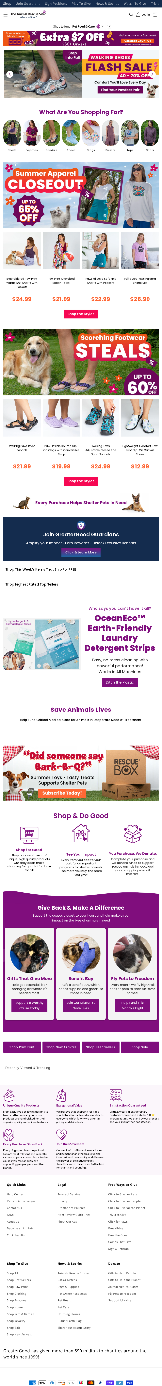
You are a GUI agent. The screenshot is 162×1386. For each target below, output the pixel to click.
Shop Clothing (16, 1293)
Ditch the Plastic (120, 682)
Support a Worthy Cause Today (29, 1005)
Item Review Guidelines (74, 1215)
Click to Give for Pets (122, 1194)
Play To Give (81, 4)
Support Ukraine (119, 1300)
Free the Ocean (118, 1235)
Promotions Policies (71, 1208)
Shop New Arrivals (61, 1047)
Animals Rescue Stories (74, 1273)
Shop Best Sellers (100, 1047)
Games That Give (119, 1242)
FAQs (10, 1215)
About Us (13, 1221)
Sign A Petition (118, 1249)
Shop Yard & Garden (20, 1314)
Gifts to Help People (122, 1273)
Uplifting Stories (69, 1314)
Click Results (16, 1235)
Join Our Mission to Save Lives (81, 1005)
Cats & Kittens (67, 1280)
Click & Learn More (81, 552)
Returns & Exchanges (21, 1201)
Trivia (155, 4)
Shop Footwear (17, 1300)
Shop (7, 4)
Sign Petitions (56, 4)
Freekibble (115, 1228)
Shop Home (15, 1307)
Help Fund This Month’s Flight (132, 1005)
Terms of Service (69, 1194)
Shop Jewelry (16, 1321)
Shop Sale (140, 1047)
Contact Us (14, 1208)
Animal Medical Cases (123, 1287)
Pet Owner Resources (72, 1293)
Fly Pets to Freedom (122, 1293)
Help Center (15, 1194)
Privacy (63, 1201)
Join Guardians (28, 4)
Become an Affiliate (20, 1228)
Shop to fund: (74, 26)
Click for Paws (117, 1221)
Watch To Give (135, 4)
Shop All (12, 1273)
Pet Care (64, 1307)
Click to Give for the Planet (126, 1208)
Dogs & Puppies (68, 1287)
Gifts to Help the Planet (124, 1280)
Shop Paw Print (22, 1047)
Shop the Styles (81, 314)
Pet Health (65, 1300)
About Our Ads (67, 1221)
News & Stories (107, 4)
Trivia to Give (117, 1215)
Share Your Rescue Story (74, 1328)
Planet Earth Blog (70, 1321)
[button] (5, 14)
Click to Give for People (124, 1201)
